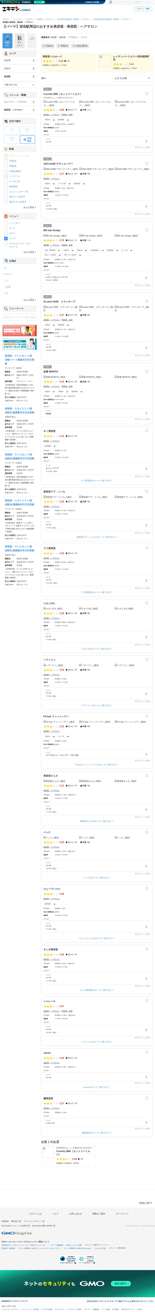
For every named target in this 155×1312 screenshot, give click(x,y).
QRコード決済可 (50, 255)
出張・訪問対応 (50, 250)
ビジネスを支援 (46, 1309)
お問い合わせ (75, 1213)
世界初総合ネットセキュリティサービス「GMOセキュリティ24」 (24, 1245)
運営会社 (14, 1221)
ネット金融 (106, 1309)
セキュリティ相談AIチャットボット (97, 1245)
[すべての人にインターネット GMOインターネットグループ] (134, 2)
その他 (139, 1309)
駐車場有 (61, 119)
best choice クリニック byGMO (14, 1226)
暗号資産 (116, 1309)
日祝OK (47, 119)
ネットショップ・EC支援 (29, 1309)
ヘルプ (55, 1213)
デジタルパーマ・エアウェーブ (19, 245)
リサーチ (87, 1309)
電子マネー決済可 (70, 255)
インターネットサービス (10, 1309)
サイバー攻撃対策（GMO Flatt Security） (78, 1248)
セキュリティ (59, 1309)
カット (12, 228)
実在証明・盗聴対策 (8, 1248)
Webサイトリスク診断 (74, 1245)
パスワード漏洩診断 (56, 1245)
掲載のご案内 (98, 1213)
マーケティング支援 (74, 1309)
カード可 (125, 250)
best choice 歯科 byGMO (42, 1226)
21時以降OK (95, 250)
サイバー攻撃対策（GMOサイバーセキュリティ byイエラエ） (39, 1248)
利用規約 (5, 1221)
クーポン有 (62, 183)
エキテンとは (35, 1213)
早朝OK (79, 250)
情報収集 (96, 1309)
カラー (12, 233)
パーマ (12, 238)
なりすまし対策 (100, 1248)
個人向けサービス (128, 1309)
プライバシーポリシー (32, 1221)
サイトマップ (122, 1213)
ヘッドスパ (14, 223)
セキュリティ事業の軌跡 (117, 1248)
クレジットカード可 (18, 191)
